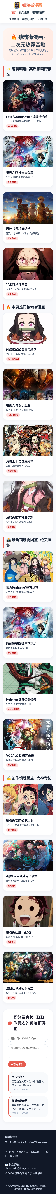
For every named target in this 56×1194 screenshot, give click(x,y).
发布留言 (18, 1064)
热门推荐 (24, 12)
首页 (13, 12)
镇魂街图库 (38, 12)
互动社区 (42, 19)
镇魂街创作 (28, 19)
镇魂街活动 (22, 1152)
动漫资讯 (14, 19)
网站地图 (14, 1156)
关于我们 (9, 1152)
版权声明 (35, 1152)
